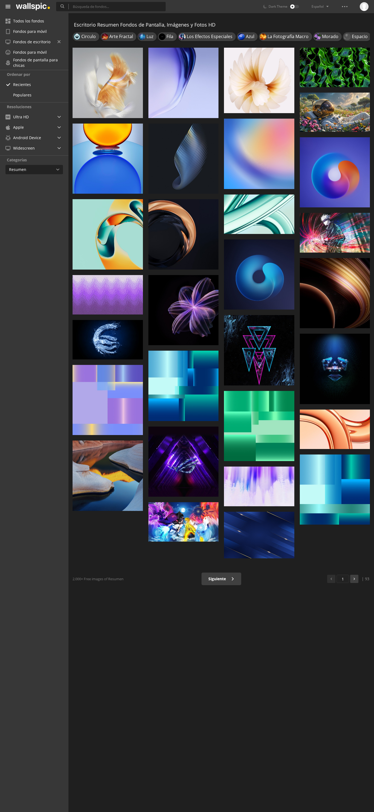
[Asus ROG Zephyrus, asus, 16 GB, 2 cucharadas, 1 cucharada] (183, 462)
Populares (22, 95)
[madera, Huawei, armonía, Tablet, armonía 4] (108, 476)
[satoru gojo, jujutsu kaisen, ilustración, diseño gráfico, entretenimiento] (335, 232)
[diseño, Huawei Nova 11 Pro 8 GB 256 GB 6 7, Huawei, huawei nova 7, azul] (108, 400)
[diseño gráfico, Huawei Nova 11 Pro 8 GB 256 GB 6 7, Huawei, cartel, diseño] (259, 426)
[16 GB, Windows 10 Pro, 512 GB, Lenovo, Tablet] (335, 112)
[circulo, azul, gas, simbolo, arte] (259, 274)
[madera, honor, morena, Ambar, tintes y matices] (335, 293)
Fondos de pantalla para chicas (35, 63)
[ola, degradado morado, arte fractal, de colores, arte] (108, 294)
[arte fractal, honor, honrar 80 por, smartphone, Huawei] (183, 310)
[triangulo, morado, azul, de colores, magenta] (259, 350)
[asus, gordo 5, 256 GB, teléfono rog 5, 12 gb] (335, 369)
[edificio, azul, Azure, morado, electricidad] (259, 535)
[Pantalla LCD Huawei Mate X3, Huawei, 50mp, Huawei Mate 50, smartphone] (108, 83)
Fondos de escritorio (31, 41)
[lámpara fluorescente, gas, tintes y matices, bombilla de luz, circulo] (183, 159)
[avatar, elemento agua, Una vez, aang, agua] (108, 339)
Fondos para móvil (30, 31)
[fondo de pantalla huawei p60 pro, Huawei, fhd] (108, 234)
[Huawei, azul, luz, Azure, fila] (108, 159)
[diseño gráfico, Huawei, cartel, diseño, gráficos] (335, 489)
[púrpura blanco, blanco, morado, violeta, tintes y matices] (259, 486)
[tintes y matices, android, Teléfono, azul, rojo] (259, 154)
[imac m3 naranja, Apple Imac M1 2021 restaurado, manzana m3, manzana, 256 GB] (335, 429)
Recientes (22, 84)
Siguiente (217, 578)
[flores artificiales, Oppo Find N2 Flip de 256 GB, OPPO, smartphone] (259, 80)
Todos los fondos (28, 21)
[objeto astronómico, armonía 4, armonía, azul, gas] (335, 172)
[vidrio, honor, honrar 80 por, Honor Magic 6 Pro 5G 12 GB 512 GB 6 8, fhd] (183, 83)
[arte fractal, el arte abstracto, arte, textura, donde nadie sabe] (335, 67)
